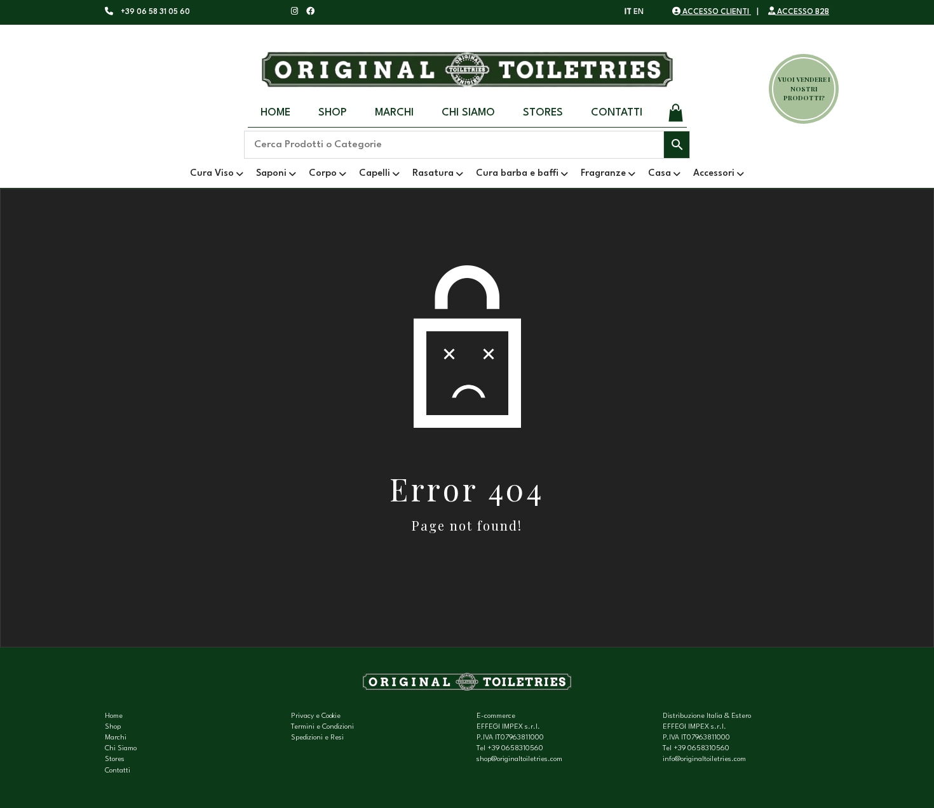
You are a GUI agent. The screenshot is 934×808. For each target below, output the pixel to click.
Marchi (394, 112)
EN (638, 12)
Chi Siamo (468, 112)
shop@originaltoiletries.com (519, 759)
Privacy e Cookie (316, 716)
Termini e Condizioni (322, 727)
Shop (332, 112)
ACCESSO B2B (802, 12)
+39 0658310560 (515, 748)
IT (628, 12)
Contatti (616, 112)
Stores (543, 112)
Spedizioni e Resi (317, 737)
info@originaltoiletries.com (704, 759)
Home (275, 112)
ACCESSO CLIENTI (715, 12)
